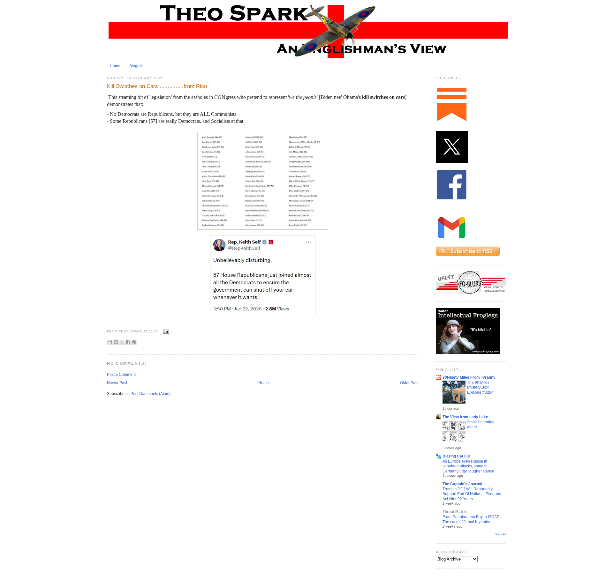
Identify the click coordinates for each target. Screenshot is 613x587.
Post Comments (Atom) (150, 393)
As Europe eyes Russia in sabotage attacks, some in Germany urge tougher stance (468, 466)
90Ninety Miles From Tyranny (469, 377)
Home (115, 66)
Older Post (409, 383)
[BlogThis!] (116, 342)
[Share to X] (122, 342)
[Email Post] (165, 331)
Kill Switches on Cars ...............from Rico (157, 86)
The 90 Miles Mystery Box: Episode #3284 (480, 387)
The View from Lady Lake (465, 417)
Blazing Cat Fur (456, 456)
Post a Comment (121, 374)
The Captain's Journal (462, 484)
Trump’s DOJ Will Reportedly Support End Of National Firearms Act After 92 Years (472, 494)
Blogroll (136, 66)
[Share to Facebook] (128, 342)
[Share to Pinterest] (134, 342)
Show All (500, 534)
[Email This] (110, 342)
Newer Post (117, 383)
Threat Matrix (455, 511)
